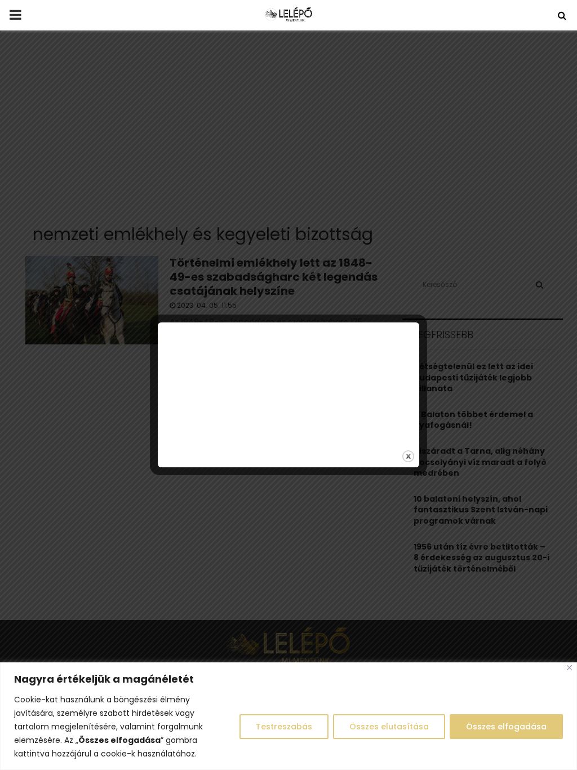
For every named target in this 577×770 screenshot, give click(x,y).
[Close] (569, 667)
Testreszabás (284, 726)
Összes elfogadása (506, 726)
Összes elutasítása (389, 726)
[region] (288, 716)
